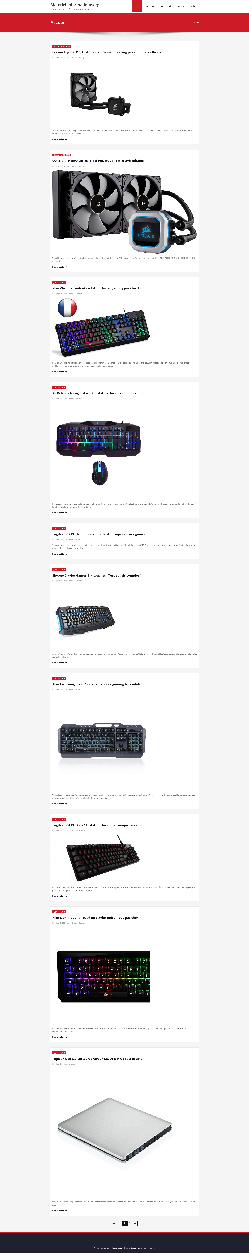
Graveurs (181, 6)
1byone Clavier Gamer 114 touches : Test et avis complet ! (96, 575)
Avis (193, 6)
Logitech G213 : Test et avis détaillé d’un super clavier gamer (98, 534)
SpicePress (136, 1248)
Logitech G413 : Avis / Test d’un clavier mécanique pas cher (97, 825)
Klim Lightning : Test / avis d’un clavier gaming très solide (96, 684)
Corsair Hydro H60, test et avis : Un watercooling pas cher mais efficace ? (108, 52)
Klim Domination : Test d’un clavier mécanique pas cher (95, 917)
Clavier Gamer (150, 6)
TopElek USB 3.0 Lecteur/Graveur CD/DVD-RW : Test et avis (97, 1058)
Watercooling (167, 6)
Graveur (72, 1064)
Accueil (137, 6)
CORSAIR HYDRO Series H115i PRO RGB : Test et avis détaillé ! (98, 161)
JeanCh (59, 293)
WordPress (117, 1248)
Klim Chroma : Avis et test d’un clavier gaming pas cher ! (95, 288)
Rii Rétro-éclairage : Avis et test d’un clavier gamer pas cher (98, 393)
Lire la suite (58, 139)
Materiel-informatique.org (75, 4)
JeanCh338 (60, 57)
